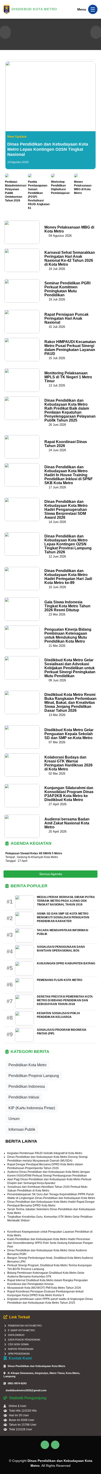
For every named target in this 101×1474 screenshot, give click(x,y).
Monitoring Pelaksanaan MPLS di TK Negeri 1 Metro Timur (68, 377)
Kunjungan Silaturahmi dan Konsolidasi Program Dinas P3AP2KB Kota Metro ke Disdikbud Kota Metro (68, 794)
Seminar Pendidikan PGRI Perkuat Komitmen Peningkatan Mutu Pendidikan (67, 289)
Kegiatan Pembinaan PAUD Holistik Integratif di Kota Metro (44, 1153)
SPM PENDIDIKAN (19, 1353)
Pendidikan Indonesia (26, 1086)
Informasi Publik (21, 1129)
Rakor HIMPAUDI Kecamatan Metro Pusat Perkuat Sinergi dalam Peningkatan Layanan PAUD (70, 348)
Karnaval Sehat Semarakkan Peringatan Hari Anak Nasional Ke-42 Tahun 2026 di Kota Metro (69, 258)
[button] (5, 32)
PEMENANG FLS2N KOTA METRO (59, 980)
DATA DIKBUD (16, 1335)
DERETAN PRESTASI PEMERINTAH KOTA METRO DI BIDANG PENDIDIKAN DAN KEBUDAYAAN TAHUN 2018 (65, 1000)
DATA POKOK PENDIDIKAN (24, 1339)
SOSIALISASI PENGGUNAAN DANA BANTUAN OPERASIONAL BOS (61, 948)
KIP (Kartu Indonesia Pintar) (31, 1108)
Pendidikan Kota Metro (27, 1065)
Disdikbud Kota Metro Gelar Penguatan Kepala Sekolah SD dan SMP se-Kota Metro (68, 734)
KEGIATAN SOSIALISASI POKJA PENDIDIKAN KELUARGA (58, 1015)
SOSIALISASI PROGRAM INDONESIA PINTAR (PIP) (61, 1031)
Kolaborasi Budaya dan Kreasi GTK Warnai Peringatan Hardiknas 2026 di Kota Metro (68, 763)
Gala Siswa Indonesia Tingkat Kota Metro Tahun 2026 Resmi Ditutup (67, 606)
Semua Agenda (50, 874)
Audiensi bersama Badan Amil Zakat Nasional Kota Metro (66, 823)
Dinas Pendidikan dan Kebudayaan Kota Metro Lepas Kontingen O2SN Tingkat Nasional (47, 149)
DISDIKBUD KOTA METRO (34, 9)
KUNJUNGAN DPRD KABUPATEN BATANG (66, 963)
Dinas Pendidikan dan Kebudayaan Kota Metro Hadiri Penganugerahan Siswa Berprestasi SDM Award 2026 (66, 509)
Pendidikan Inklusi (23, 1097)
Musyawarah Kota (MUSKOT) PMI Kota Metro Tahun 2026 (44, 1287)
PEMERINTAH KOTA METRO (25, 1325)
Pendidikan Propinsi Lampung (33, 1076)
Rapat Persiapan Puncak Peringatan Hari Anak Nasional (66, 318)
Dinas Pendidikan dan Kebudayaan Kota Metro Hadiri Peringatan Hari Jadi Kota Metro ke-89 (68, 577)
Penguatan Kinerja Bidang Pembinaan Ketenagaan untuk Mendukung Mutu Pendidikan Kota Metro (67, 635)
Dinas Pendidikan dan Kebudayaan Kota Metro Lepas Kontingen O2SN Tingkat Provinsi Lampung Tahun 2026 (68, 544)
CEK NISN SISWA (18, 1344)
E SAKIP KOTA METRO (21, 1330)
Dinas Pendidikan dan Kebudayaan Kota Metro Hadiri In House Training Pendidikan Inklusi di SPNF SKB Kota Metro (68, 475)
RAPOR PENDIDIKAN (20, 1349)
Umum (13, 1119)
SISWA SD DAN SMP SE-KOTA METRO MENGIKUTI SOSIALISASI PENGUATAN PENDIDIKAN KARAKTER (63, 917)
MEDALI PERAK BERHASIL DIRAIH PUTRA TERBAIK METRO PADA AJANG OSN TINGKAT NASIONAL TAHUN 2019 (66, 900)
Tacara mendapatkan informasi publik (62, 932)
